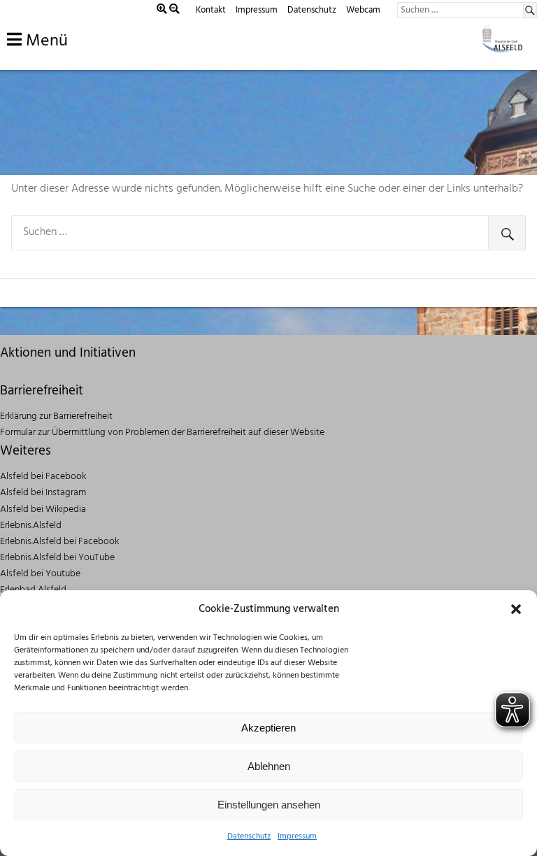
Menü (45, 41)
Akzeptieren (268, 728)
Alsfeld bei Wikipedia (43, 509)
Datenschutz (249, 836)
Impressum (297, 836)
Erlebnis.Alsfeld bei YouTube (57, 558)
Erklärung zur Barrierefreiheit (56, 416)
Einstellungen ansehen (268, 805)
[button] (516, 609)
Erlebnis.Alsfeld (31, 526)
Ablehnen (269, 766)
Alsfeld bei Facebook (43, 477)
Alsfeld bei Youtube (40, 574)
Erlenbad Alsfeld (33, 590)
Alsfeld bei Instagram (43, 493)
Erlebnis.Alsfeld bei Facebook (59, 542)
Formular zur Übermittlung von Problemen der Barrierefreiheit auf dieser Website (162, 433)
